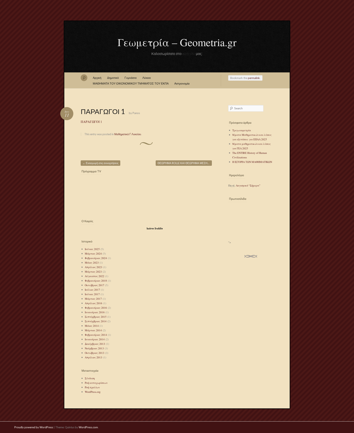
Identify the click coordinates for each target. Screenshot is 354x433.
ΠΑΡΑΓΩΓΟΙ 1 (91, 121)
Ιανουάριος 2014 (95, 339)
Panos (136, 113)
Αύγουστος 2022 (94, 276)
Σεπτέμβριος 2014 (96, 321)
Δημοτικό (113, 77)
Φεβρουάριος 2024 (96, 258)
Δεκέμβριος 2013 (95, 344)
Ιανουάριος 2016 (95, 312)
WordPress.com (88, 427)
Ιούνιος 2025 (92, 249)
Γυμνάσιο (131, 77)
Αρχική (97, 77)
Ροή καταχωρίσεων (96, 383)
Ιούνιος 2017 (92, 294)
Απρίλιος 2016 (93, 303)
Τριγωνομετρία (241, 130)
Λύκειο (146, 77)
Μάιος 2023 (92, 262)
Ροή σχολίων (92, 387)
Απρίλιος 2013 (93, 357)
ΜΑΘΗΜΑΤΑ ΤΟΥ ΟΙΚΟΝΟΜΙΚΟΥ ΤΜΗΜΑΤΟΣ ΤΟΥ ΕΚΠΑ (131, 83)
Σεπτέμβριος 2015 (96, 317)
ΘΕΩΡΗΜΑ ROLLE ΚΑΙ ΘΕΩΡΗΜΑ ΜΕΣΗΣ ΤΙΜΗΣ (185, 163)
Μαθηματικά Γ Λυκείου (127, 134)
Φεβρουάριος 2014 (96, 335)
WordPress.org (93, 392)
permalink (254, 78)
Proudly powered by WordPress (33, 427)
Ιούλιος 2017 (92, 289)
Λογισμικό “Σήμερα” (248, 185)
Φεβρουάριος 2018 (96, 280)
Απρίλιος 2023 (93, 267)
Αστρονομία (181, 83)
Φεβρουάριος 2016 (96, 308)
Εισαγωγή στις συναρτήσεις (100, 163)
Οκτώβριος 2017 (94, 285)
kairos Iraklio (155, 228)
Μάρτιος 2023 (93, 271)
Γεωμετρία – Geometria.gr (177, 42)
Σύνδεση (90, 378)
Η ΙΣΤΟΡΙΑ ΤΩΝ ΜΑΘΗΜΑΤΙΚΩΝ (252, 162)
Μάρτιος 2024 (93, 253)
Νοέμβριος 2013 (94, 348)
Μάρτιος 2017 (93, 298)
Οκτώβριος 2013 (94, 353)
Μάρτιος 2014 (93, 330)
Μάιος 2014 (92, 326)
